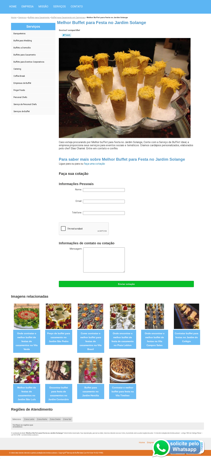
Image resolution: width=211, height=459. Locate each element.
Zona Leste (29, 419)
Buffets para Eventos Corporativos (29, 62)
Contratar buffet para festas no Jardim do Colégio (186, 337)
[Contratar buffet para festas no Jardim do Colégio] (186, 316)
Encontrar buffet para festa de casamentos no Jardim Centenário (58, 393)
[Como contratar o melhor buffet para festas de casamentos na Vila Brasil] (90, 316)
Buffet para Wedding (23, 41)
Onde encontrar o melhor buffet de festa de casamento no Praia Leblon (123, 339)
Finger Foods (19, 90)
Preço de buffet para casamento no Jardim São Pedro (58, 337)
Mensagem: (76, 248)
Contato (77, 6)
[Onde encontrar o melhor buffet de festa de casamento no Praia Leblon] (122, 316)
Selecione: (16, 419)
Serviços (59, 6)
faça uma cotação (94, 163)
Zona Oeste (55, 419)
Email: (79, 201)
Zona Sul (67, 419)
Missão (43, 6)
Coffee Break (19, 76)
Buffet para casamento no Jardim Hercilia (90, 391)
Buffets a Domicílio (22, 48)
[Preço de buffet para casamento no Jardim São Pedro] (58, 316)
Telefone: (77, 212)
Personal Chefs (20, 97)
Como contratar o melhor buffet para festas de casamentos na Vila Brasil (91, 341)
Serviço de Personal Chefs (25, 104)
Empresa (27, 6)
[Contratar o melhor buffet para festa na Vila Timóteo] (122, 370)
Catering (17, 69)
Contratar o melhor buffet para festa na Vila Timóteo (123, 391)
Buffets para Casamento (25, 55)
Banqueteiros (20, 33)
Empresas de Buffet (22, 83)
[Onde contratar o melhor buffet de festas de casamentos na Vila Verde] (26, 316)
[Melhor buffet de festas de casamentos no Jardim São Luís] (26, 370)
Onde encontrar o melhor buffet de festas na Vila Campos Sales (155, 339)
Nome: (79, 189)
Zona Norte (42, 419)
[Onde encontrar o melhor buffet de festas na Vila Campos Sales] (154, 316)
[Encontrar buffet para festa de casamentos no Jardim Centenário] (58, 370)
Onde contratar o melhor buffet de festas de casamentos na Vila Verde (27, 341)
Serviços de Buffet (22, 111)
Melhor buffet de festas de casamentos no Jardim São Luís (26, 393)
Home (12, 6)
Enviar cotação (126, 284)
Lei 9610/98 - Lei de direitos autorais (24, 435)
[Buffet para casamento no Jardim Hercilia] (90, 370)
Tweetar (66, 35)
